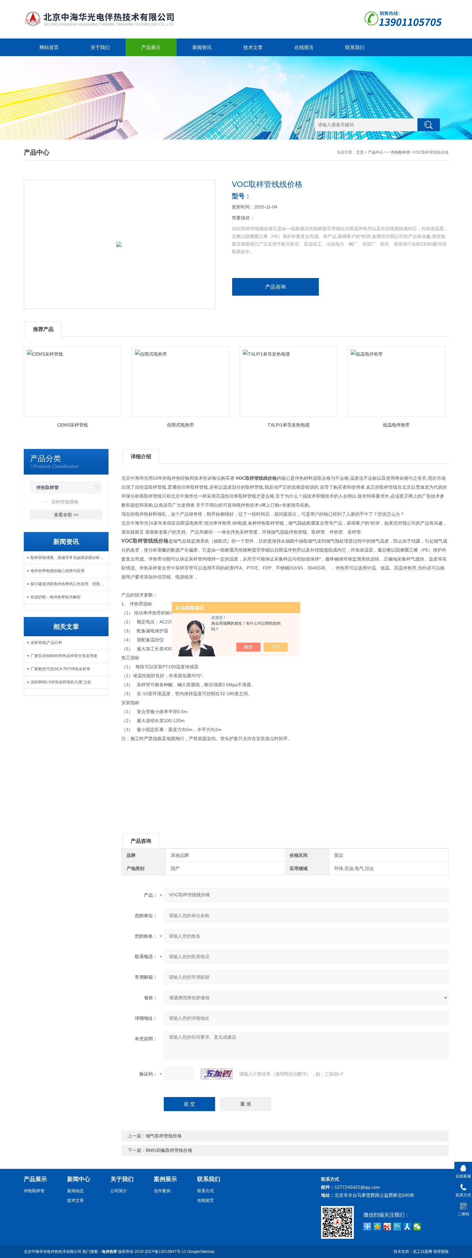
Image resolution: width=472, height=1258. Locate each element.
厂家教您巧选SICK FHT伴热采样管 (60, 669)
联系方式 (205, 1190)
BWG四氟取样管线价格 (169, 1150)
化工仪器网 (422, 1251)
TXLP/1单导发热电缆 (288, 424)
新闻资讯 (202, 47)
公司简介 (118, 1190)
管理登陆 (441, 1251)
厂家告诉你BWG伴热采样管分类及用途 (64, 656)
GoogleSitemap (200, 1251)
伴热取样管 (400, 152)
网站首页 (49, 47)
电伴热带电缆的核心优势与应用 (57, 571)
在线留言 (304, 47)
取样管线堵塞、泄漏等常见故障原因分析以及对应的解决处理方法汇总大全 (70, 557)
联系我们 (354, 47)
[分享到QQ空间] (377, 1226)
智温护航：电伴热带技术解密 (56, 597)
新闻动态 (75, 1190)
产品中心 (375, 152)
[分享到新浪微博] (387, 1226)
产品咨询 (275, 287)
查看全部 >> (66, 514)
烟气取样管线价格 (164, 1135)
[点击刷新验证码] (217, 1073)
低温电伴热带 (396, 424)
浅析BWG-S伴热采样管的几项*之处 (61, 682)
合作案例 (162, 1190)
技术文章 (253, 47)
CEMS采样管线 (72, 424)
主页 (360, 152)
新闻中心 (78, 1179)
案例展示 (165, 1179)
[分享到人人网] (407, 1226)
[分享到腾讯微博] (397, 1226)
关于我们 (100, 47)
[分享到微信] (417, 1226)
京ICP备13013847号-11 (165, 1251)
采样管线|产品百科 (46, 642)
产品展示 (151, 47)
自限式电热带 (180, 424)
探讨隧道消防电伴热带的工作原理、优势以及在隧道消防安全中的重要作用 (70, 584)
